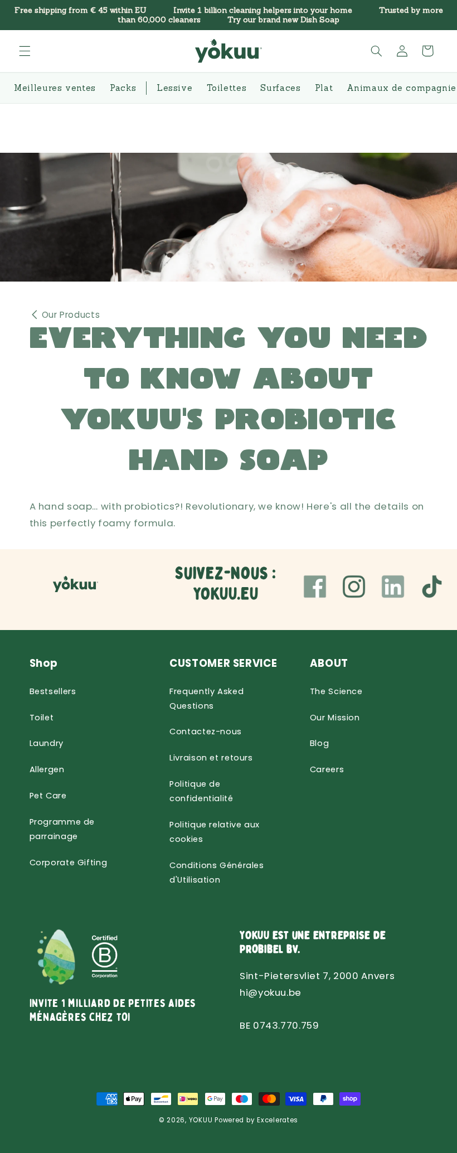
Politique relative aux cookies (214, 832)
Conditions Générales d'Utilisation (216, 872)
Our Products (71, 315)
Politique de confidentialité (201, 791)
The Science (336, 691)
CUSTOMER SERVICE (223, 663)
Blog (319, 743)
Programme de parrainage (62, 829)
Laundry (47, 743)
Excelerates (277, 1120)
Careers (327, 769)
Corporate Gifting (69, 862)
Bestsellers (53, 691)
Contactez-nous (205, 731)
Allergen (47, 769)
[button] (24, 51)
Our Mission (335, 717)
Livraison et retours (211, 757)
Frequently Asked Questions (206, 698)
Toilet (42, 717)
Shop (44, 663)
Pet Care (48, 795)
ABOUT (329, 663)
